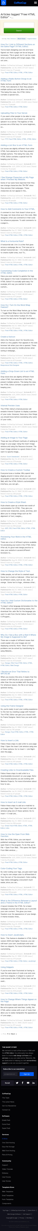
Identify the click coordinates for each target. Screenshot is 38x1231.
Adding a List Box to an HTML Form (16, 145)
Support (5, 1165)
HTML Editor (28, 72)
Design (7, 663)
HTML (20, 72)
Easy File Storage (8, 1147)
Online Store (31, 1210)
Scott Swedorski (13, 456)
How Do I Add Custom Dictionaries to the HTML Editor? (19, 602)
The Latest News (8, 1102)
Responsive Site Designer (10, 365)
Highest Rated (31, 38)
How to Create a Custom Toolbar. (15, 470)
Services (5, 1134)
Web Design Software (14, 1214)
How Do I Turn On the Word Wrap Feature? (15, 306)
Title (8, 38)
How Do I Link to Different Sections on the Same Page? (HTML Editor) (18, 45)
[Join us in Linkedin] (33, 1083)
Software (5, 1116)
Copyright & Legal (11, 1218)
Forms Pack (6, 1124)
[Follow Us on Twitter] (17, 1083)
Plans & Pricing (7, 1155)
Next (13, 1034)
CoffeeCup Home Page (18, 1210)
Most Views (21, 38)
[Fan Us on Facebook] (22, 1083)
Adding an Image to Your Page (14, 438)
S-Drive (4, 1139)
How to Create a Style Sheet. (13, 502)
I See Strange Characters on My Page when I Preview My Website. (17, 178)
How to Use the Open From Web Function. (15, 835)
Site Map (29, 1218)
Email (7, 826)
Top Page (6, 1210)
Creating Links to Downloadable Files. (17, 770)
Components (6, 1203)
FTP (6, 139)
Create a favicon (8, 337)
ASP (6, 528)
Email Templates (8, 1195)
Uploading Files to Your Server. (14, 113)
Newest (13, 38)
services (5, 1058)
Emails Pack (6, 1120)
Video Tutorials (7, 1169)
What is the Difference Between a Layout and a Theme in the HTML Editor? (19, 902)
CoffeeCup (6, 1093)
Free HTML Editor (11, 72)
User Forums (6, 1177)
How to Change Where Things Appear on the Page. (19, 1000)
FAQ (12, 663)
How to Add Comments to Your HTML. (18, 209)
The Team (5, 1098)
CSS (10, 528)
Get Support (27, 1214)
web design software (20, 1055)
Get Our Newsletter (9, 1106)
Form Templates (7, 1199)
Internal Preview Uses (10, 405)
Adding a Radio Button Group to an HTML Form (16, 80)
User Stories (6, 1181)
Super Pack (6, 1128)
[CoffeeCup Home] (20, 3)
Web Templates (7, 1191)
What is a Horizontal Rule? (12, 241)
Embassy (5, 1173)
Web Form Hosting (8, 1150)
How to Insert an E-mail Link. (13, 802)
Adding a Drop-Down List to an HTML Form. (17, 372)
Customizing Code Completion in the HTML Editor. (17, 272)
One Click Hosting (8, 1142)
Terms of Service (20, 1227)
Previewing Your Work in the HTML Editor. (16, 538)
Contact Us (6, 1110)
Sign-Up (27, 1074)
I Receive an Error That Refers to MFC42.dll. (15, 673)
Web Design (14, 665)
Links (7, 828)
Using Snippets (7, 967)
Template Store (8, 1187)
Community (6, 1161)
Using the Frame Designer (12, 706)
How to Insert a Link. (10, 740)
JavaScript (32, 961)
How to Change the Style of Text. (15, 571)
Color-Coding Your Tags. (11, 868)
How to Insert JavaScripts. (12, 935)
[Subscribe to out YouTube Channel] (28, 1083)
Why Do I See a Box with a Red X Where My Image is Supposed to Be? (18, 636)
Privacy (22, 1218)
